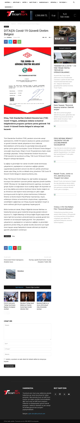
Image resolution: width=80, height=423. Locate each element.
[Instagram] (59, 394)
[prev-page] (5, 313)
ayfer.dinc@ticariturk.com (36, 414)
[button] (73, 2)
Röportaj (53, 2)
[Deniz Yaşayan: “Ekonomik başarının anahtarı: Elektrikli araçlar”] (65, 97)
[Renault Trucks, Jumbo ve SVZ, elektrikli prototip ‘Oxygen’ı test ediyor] (65, 165)
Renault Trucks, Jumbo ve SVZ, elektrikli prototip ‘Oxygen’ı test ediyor (63, 176)
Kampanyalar (43, 2)
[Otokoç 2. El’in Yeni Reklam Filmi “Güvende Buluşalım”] (65, 199)
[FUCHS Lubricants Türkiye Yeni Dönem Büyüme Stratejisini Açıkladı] (11, 297)
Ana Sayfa (6, 24)
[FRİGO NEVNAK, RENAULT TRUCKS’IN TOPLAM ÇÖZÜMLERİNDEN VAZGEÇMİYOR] (65, 130)
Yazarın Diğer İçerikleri (33, 287)
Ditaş (13, 236)
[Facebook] (6, 42)
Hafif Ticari (32, 2)
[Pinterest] (15, 42)
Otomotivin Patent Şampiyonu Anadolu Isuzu (13, 261)
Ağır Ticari (16, 2)
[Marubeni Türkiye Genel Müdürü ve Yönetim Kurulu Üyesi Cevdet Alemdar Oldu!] (27, 297)
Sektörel (7, 2)
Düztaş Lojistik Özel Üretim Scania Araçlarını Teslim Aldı (40, 261)
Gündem (9, 37)
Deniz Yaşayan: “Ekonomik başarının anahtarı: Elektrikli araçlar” (64, 107)
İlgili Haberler (19, 287)
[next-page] (8, 313)
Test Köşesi (62, 2)
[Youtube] (68, 394)
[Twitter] (10, 42)
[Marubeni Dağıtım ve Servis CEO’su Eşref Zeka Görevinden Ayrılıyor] (44, 297)
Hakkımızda (8, 7)
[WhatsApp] (19, 42)
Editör (24, 2)
